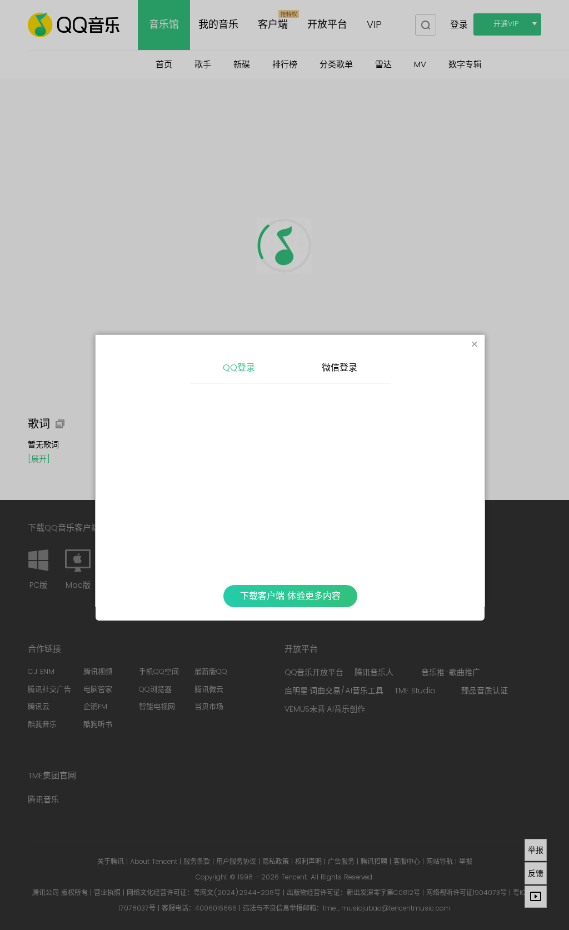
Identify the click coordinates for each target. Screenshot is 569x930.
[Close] (474, 345)
